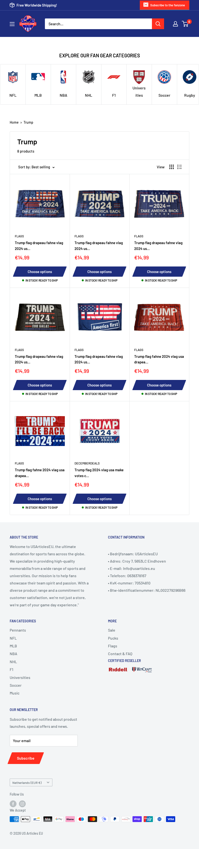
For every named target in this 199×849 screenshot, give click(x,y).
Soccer (16, 685)
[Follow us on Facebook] (13, 803)
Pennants (18, 630)
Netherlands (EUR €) (26, 782)
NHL (13, 661)
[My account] (175, 23)
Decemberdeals (87, 463)
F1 (11, 669)
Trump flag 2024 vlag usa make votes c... (99, 473)
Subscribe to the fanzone (167, 5)
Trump (28, 122)
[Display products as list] (179, 167)
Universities (20, 677)
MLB (13, 645)
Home (14, 122)
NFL (13, 638)
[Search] (158, 23)
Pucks (113, 638)
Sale (111, 630)
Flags (19, 236)
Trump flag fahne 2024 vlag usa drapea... (159, 359)
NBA (13, 653)
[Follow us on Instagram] (22, 803)
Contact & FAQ (120, 653)
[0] (185, 24)
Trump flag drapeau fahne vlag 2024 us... (39, 245)
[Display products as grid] (171, 167)
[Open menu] (12, 24)
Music (14, 693)
